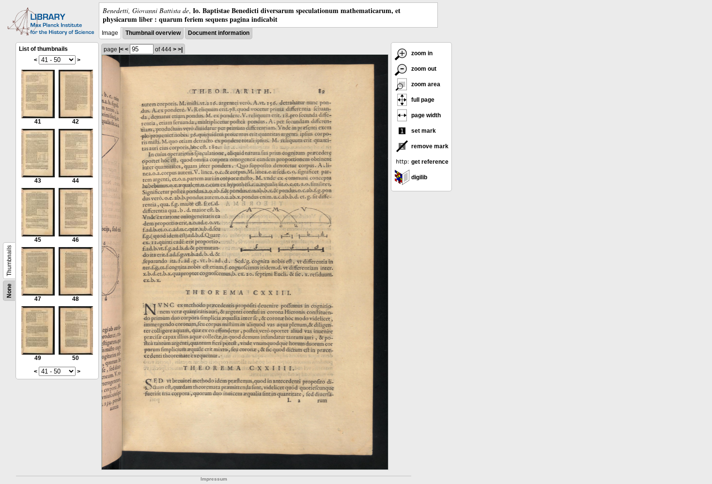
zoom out (423, 68)
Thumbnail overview (153, 33)
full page (422, 99)
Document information (218, 33)
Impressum (214, 479)
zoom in (421, 53)
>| (180, 49)
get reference (429, 161)
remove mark (429, 146)
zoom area (425, 84)
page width (425, 115)
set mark (423, 130)
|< (121, 49)
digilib (418, 177)
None (9, 290)
